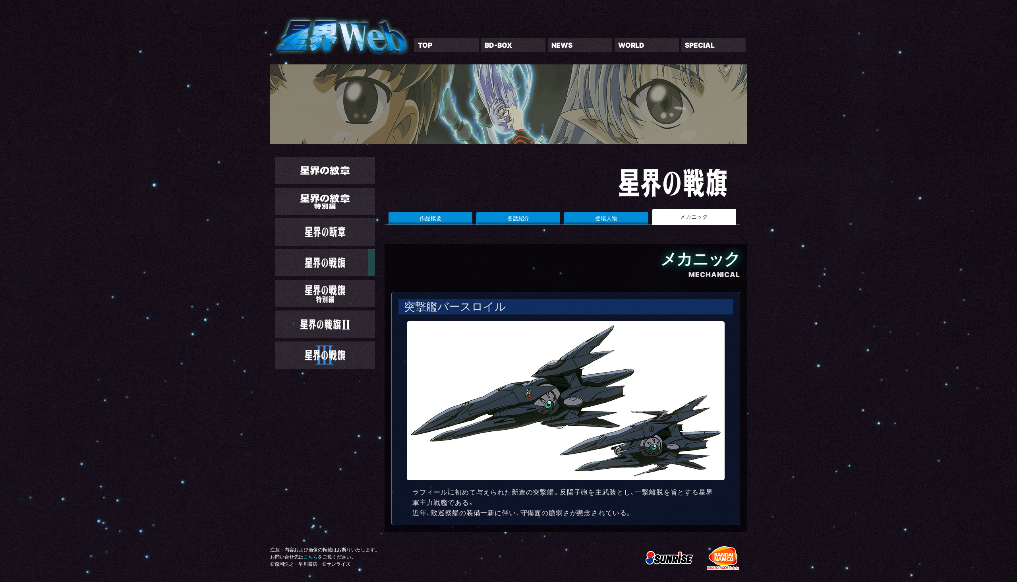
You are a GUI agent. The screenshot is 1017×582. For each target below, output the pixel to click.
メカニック (694, 216)
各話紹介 (518, 218)
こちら (311, 557)
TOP (425, 45)
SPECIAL (700, 45)
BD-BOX (498, 45)
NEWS (561, 45)
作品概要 (431, 218)
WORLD (631, 45)
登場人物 (606, 218)
